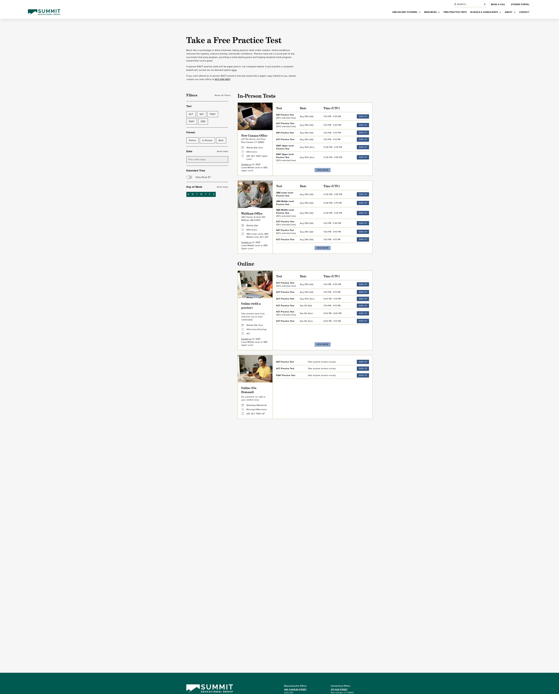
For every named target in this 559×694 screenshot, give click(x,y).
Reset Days (222, 186)
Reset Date (222, 151)
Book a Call (498, 4)
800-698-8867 (222, 79)
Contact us (246, 164)
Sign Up (363, 116)
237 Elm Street (339, 689)
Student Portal (520, 4)
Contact (524, 12)
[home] (44, 12)
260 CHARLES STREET (295, 689)
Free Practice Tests (455, 12)
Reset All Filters (223, 95)
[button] (406, 12)
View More (323, 170)
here (234, 70)
